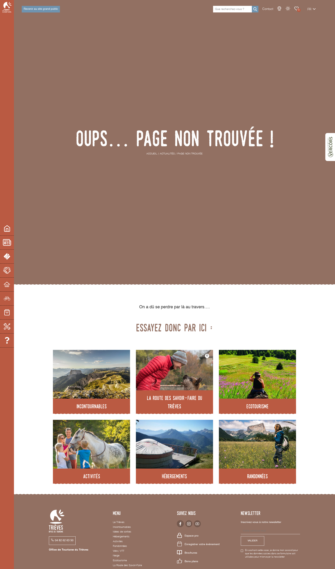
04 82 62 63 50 (64, 540)
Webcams (279, 8)
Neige (116, 555)
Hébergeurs (7, 285)
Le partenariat (7, 271)
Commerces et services (7, 313)
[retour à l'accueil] (7, 7)
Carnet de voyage (296, 8)
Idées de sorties (122, 532)
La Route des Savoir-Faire (127, 565)
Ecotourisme (120, 560)
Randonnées (120, 546)
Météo (288, 8)
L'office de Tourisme (7, 257)
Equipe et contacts (7, 341)
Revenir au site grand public (41, 9)
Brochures (191, 553)
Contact (267, 9)
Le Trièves (118, 522)
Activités (118, 541)
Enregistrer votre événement (202, 544)
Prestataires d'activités (7, 299)
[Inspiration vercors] (330, 147)
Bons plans (191, 561)
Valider (252, 541)
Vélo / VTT (118, 551)
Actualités (7, 243)
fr (309, 9)
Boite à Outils (7, 327)
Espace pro (192, 535)
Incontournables (122, 527)
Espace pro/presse (7, 229)
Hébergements (121, 536)
